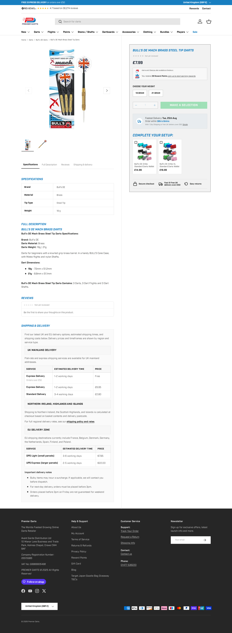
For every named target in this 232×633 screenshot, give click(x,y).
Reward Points (79, 557)
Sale (195, 32)
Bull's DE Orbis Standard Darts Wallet (144, 165)
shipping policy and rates (80, 421)
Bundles (164, 32)
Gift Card (76, 563)
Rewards (194, 8)
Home (23, 40)
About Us (76, 527)
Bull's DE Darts (42, 40)
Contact (206, 8)
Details (185, 125)
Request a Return (130, 536)
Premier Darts (33, 621)
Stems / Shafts (86, 32)
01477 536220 (129, 565)
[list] (67, 90)
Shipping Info (128, 542)
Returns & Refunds (81, 545)
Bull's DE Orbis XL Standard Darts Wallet (169, 165)
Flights (51, 32)
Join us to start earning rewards (182, 76)
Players (181, 32)
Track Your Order (130, 531)
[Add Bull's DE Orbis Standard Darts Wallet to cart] (144, 151)
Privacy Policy (78, 551)
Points (66, 32)
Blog (73, 569)
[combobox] (117, 21)
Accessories (129, 32)
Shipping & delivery (83, 164)
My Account (77, 533)
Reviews (65, 164)
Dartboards (108, 32)
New (23, 32)
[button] (208, 21)
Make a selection (184, 105)
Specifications (30, 164)
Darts (37, 32)
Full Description (49, 164)
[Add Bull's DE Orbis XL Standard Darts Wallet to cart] (170, 151)
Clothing (147, 32)
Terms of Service (80, 539)
